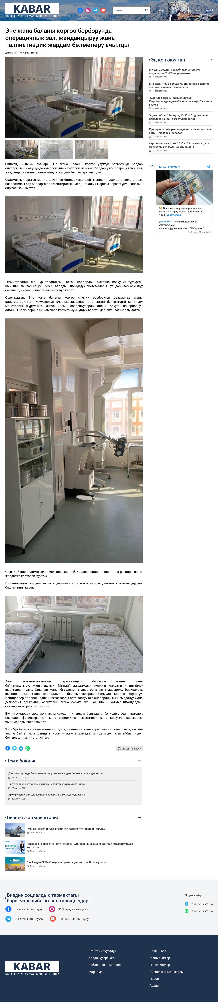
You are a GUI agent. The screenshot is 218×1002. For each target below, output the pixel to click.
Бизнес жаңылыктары (167, 972)
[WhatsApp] (27, 749)
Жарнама (95, 972)
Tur (189, 10)
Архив (154, 985)
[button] (139, 97)
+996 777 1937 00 (201, 904)
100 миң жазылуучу (74, 919)
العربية (209, 10)
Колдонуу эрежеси (102, 958)
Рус (172, 10)
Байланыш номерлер (104, 965)
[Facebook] (7, 749)
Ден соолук (10, 53)
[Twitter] (14, 749)
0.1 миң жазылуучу (29, 919)
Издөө (154, 979)
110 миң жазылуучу (73, 909)
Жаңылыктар (160, 958)
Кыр (161, 10)
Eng (181, 10)
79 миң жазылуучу (28, 909)
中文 (198, 10)
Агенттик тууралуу (102, 951)
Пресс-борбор (160, 965)
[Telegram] (21, 749)
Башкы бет (158, 951)
